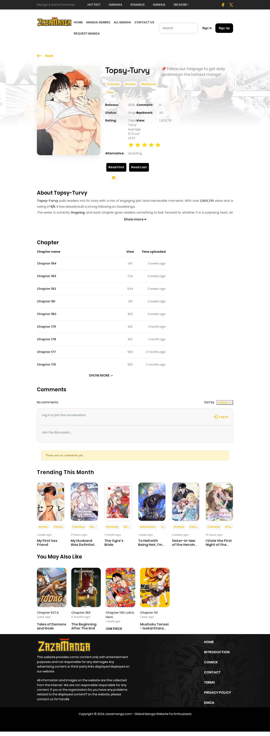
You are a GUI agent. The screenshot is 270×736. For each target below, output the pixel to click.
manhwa (115, 5)
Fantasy (78, 527)
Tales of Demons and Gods (51, 626)
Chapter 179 (46, 327)
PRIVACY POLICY (217, 692)
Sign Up (224, 28)
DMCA (209, 702)
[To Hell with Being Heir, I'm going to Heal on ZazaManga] (151, 501)
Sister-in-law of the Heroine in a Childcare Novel (184, 546)
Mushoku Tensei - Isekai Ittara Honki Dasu (154, 628)
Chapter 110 (149, 612)
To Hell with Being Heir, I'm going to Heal (150, 544)
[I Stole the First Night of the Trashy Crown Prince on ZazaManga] (219, 501)
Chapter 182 (46, 289)
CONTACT (212, 672)
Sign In (207, 28)
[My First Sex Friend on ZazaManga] (50, 501)
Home (209, 642)
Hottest (94, 5)
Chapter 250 (80, 612)
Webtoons (148, 84)
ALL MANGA (122, 22)
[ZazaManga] (54, 21)
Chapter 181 (46, 301)
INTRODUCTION (217, 652)
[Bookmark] (113, 178)
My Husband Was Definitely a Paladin (83, 544)
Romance (97, 527)
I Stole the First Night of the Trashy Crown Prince (219, 546)
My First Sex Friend (47, 542)
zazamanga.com (118, 714)
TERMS (209, 682)
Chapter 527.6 (48, 612)
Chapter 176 (46, 364)
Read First (116, 167)
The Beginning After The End (83, 626)
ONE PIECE (114, 628)
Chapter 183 (46, 276)
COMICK (211, 662)
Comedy (113, 84)
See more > (181, 5)
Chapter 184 (46, 263)
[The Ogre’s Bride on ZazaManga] (118, 501)
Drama (130, 84)
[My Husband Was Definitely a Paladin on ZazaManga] (84, 501)
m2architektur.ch (134, 723)
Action (43, 527)
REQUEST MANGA (87, 33)
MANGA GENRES (98, 22)
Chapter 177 (46, 352)
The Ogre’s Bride (113, 542)
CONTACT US (144, 22)
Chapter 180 (46, 314)
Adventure (148, 527)
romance (138, 5)
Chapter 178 (46, 339)
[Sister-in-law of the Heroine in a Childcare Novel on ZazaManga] (185, 501)
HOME (78, 22)
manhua (159, 5)
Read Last (139, 167)
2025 (131, 105)
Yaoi (110, 92)
